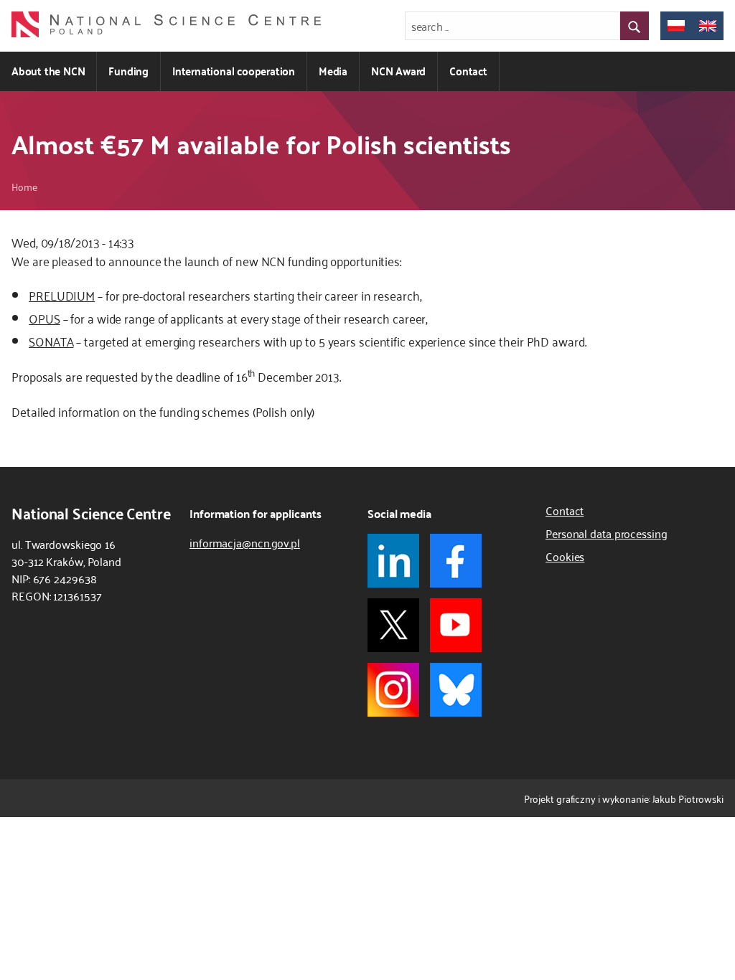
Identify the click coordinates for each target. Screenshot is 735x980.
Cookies (565, 556)
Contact (468, 70)
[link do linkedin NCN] (393, 561)
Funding (128, 70)
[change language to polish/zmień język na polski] (676, 25)
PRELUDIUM (62, 294)
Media (333, 70)
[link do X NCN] (393, 625)
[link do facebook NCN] (456, 561)
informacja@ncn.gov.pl (244, 542)
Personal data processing (607, 533)
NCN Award (398, 70)
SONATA (51, 340)
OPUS (44, 317)
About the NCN (48, 70)
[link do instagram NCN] (393, 690)
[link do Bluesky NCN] (456, 690)
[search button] (634, 25)
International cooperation (233, 70)
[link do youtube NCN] (456, 625)
